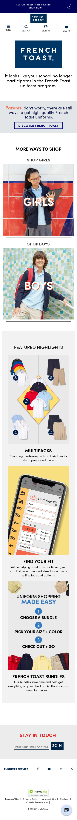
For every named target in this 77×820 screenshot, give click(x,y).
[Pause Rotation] (69, 6)
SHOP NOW (35, 7)
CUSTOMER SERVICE (16, 769)
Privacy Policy (31, 799)
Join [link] (57, 745)
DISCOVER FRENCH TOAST (38, 125)
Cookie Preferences (37, 802)
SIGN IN (46, 31)
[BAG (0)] (66, 26)
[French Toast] (38, 18)
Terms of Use (12, 799)
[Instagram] (61, 770)
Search (26, 31)
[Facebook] (37, 770)
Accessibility (49, 799)
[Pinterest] (72, 770)
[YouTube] (49, 770)
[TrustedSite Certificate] (38, 793)
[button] (46, 28)
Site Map (64, 799)
